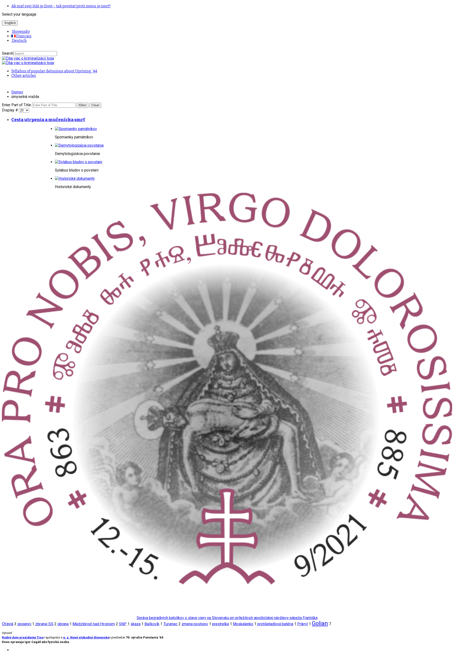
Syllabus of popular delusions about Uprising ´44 (54, 71)
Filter (83, 105)
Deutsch (19, 40)
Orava (7, 623)
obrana (63, 624)
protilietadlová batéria (275, 624)
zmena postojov (195, 624)
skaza (135, 624)
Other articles (23, 75)
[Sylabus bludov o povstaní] (78, 162)
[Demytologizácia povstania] (79, 145)
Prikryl (302, 624)
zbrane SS (44, 623)
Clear (95, 105)
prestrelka (220, 624)
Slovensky (20, 31)
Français (23, 36)
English (10, 23)
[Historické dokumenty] (75, 178)
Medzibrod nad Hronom (94, 623)
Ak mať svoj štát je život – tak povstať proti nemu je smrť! (61, 6)
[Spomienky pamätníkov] (76, 129)
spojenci (24, 624)
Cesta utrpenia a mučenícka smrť (48, 119)
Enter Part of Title (17, 105)
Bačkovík (151, 624)
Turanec (170, 623)
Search (7, 53)
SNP (123, 624)
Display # (10, 110)
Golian (320, 623)
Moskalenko (243, 624)
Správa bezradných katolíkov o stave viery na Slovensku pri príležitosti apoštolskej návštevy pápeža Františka (227, 618)
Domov (17, 92)
